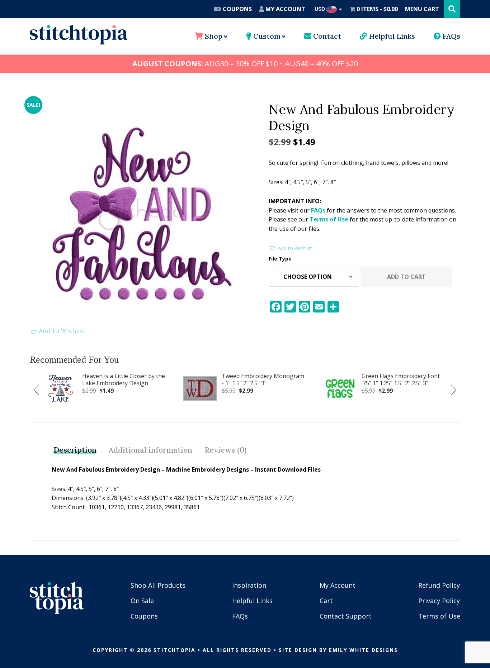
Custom (266, 36)
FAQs (450, 36)
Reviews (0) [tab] (225, 450)
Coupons (236, 9)
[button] (58, 331)
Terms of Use (329, 219)
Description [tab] (74, 450)
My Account (284, 9)
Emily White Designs (363, 649)
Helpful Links (391, 36)
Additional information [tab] (150, 450)
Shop (212, 36)
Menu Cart (422, 9)
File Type (280, 258)
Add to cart (406, 277)
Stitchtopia (79, 34)
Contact (326, 36)
